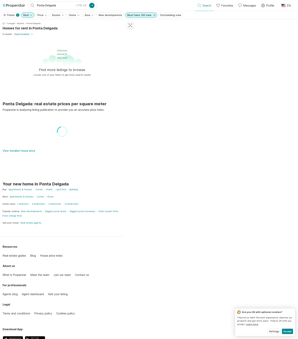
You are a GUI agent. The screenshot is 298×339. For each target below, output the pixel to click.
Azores (20, 23)
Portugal (11, 23)
